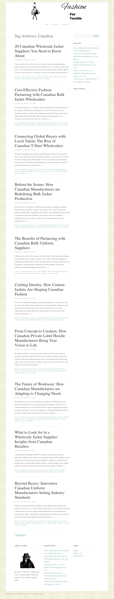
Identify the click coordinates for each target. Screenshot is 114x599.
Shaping (49, 320)
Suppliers (57, 76)
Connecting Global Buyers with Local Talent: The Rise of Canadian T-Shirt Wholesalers (40, 140)
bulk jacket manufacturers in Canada (57, 225)
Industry (56, 521)
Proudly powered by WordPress (14, 594)
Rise (44, 171)
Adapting (45, 417)
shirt (47, 171)
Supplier (17, 472)
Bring (44, 369)
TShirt (57, 171)
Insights (51, 470)
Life (25, 371)
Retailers (62, 470)
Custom (57, 318)
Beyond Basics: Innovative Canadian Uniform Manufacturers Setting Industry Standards (40, 490)
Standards (60, 523)
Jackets (43, 320)
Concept (55, 369)
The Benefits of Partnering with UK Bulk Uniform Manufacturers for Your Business (86, 56)
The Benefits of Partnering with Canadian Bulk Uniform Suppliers (40, 242)
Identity (38, 320)
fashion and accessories (28, 76)
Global (35, 171)
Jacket (51, 76)
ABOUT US (55, 24)
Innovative (63, 521)
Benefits (44, 271)
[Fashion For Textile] (57, 19)
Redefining (47, 227)
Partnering (45, 125)
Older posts (20, 535)
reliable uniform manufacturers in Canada (38, 523)
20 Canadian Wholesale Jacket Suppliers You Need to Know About (39, 50)
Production (39, 227)
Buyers (44, 169)
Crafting (51, 318)
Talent (52, 171)
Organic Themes (40, 594)
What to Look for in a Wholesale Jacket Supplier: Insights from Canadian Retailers (36, 439)
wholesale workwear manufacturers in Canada (51, 419)
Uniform (44, 273)
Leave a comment (44, 78)
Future (24, 419)
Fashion (33, 125)
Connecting (57, 169)
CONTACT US (65, 24)
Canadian (45, 76)
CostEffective (25, 125)
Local (40, 171)
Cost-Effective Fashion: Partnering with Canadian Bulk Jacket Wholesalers (40, 94)
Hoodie (17, 371)
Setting (54, 523)
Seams (54, 227)
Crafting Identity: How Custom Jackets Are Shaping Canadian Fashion (40, 289)
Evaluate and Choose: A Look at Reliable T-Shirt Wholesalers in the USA (85, 65)
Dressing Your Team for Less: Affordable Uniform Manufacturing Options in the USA (85, 73)
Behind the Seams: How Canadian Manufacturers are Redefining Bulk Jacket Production (37, 191)
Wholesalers (53, 125)
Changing (18, 419)
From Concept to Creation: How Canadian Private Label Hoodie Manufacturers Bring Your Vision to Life (40, 338)
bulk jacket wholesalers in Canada (56, 123)
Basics (44, 521)
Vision (22, 372)
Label (22, 371)
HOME (47, 24)
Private (40, 371)
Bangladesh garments (55, 417)
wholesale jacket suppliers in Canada (26, 78)
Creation (62, 369)
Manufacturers (30, 227)
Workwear (18, 421)
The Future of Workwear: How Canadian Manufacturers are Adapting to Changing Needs (39, 388)
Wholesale (63, 76)
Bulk (43, 123)
